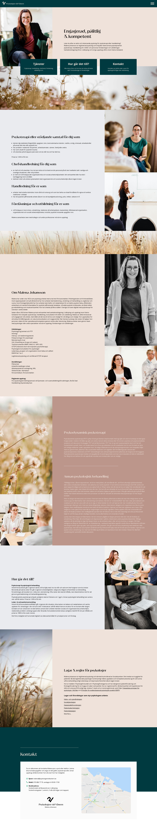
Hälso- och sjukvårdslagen (73, 699)
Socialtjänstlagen (70, 702)
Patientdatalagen (70, 711)
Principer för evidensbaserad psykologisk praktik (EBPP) (100, 690)
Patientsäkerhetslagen (71, 708)
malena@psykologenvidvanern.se (44, 779)
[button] (152, 4)
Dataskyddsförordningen (72, 705)
